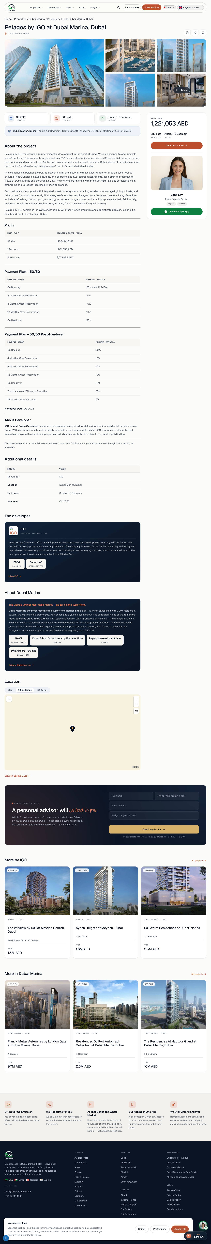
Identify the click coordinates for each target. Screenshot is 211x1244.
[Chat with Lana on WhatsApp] (203, 1225)
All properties (81, 1157)
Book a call (152, 7)
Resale (78, 1172)
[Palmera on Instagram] (6, 1186)
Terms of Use (173, 1190)
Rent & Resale (82, 1176)
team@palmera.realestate (18, 1191)
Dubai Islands (174, 1162)
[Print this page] (187, 32)
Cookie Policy (174, 1199)
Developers (53, 7)
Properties (35, 7)
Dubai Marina (37, 19)
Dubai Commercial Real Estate (182, 1172)
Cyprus (47, 1179)
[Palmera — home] (11, 7)
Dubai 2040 (80, 1205)
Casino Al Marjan (175, 1167)
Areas (69, 7)
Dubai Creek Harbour (177, 1157)
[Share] (195, 32)
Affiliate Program (129, 1204)
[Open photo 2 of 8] (130, 55)
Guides (78, 1191)
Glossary (79, 1181)
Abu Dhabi (126, 1162)
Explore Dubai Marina (20, 664)
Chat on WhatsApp (179, 211)
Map (10, 690)
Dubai (123, 1157)
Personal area (132, 7)
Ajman (124, 1176)
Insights (94, 7)
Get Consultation (175, 145)
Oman (21, 1179)
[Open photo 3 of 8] (181, 55)
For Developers (128, 1214)
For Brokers (126, 1209)
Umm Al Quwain (129, 1181)
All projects (197, 860)
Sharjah (124, 1172)
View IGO (13, 576)
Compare (79, 1195)
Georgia (34, 1179)
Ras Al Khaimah (128, 1167)
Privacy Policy (174, 1195)
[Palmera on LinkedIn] (16, 1186)
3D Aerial (42, 690)
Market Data (81, 1200)
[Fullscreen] (9, 699)
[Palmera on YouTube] (11, 1186)
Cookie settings (175, 1209)
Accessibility (173, 1204)
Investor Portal (128, 1199)
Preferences (159, 1229)
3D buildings (24, 690)
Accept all (180, 1229)
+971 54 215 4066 (13, 1196)
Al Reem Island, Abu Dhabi (180, 1176)
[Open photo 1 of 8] (54, 73)
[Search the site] (118, 7)
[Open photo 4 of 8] (130, 90)
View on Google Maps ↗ (17, 775)
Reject (141, 1229)
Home (8, 19)
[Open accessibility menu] (6, 1238)
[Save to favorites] (203, 32)
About (82, 7)
